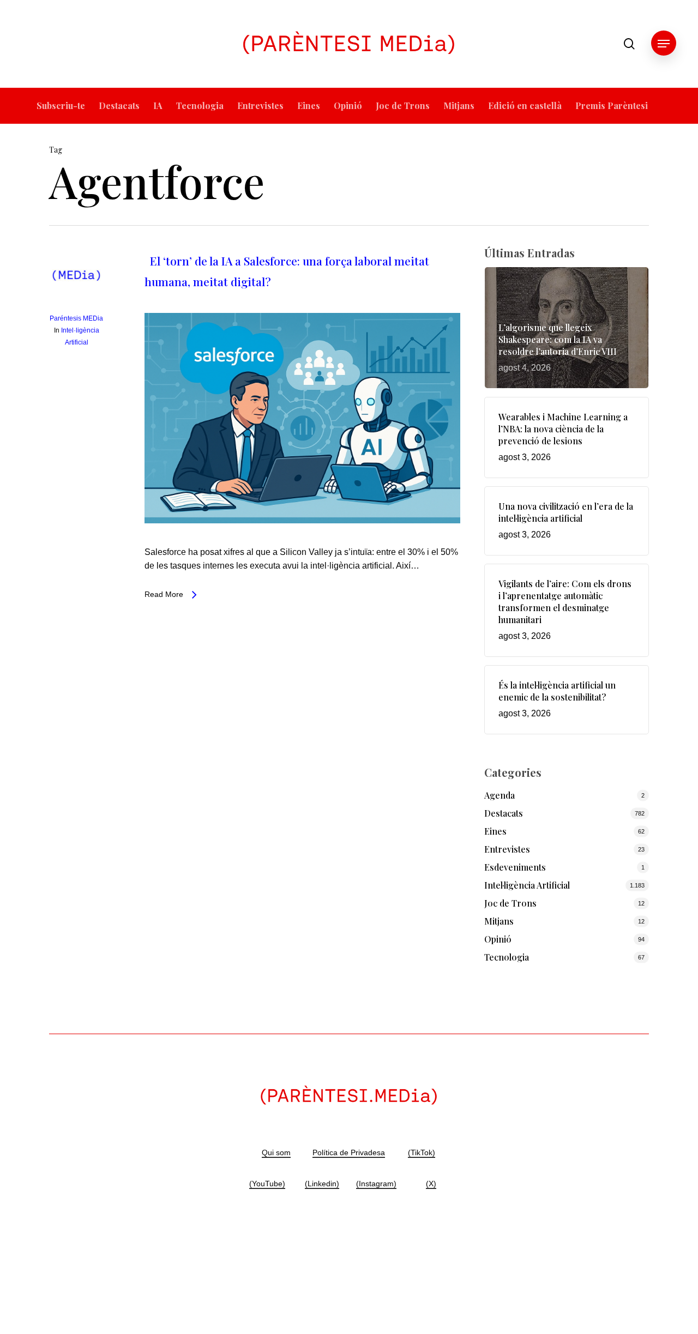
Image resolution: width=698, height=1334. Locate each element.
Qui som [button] (276, 1152)
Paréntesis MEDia (76, 318)
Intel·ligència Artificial (527, 885)
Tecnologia (506, 957)
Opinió (498, 939)
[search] (629, 44)
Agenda (499, 795)
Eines (495, 831)
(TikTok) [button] (421, 1152)
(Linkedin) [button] (322, 1183)
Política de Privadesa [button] (348, 1152)
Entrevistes (507, 849)
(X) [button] (431, 1183)
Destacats (503, 813)
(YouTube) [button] (267, 1183)
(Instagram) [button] (376, 1183)
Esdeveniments (515, 867)
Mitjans (499, 921)
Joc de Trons (510, 903)
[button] (663, 44)
